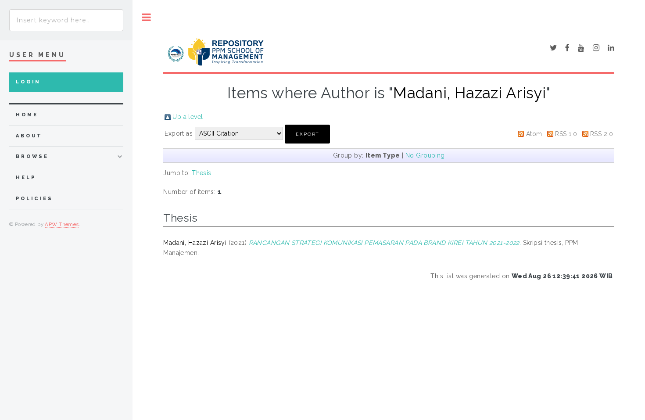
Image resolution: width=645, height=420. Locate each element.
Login (28, 82)
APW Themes (62, 224)
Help (26, 177)
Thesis (201, 172)
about (29, 136)
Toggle (146, 17)
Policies (34, 198)
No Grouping (425, 155)
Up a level (187, 116)
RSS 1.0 (566, 133)
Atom (534, 133)
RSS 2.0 (601, 133)
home (27, 115)
